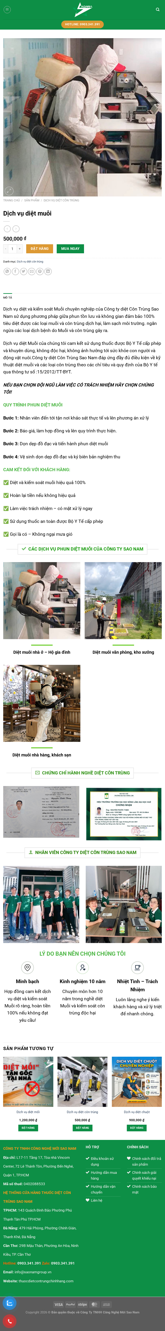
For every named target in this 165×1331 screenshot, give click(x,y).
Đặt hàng (40, 249)
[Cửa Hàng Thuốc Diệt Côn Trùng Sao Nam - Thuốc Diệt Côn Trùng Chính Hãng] (82, 9)
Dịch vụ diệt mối (28, 1112)
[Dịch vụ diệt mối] (28, 1082)
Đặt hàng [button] (28, 1127)
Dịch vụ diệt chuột (137, 1112)
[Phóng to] (9, 191)
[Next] (161, 1097)
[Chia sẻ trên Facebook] (15, 271)
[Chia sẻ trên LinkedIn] (48, 271)
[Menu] (7, 9)
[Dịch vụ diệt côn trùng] (82, 1082)
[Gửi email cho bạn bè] (31, 271)
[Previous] (3, 1097)
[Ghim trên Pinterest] (40, 271)
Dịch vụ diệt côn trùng (61, 200)
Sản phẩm (31, 200)
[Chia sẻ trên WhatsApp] (7, 271)
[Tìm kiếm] (158, 9)
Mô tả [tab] (7, 297)
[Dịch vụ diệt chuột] (137, 1082)
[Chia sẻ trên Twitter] (24, 271)
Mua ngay (70, 249)
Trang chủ (11, 200)
